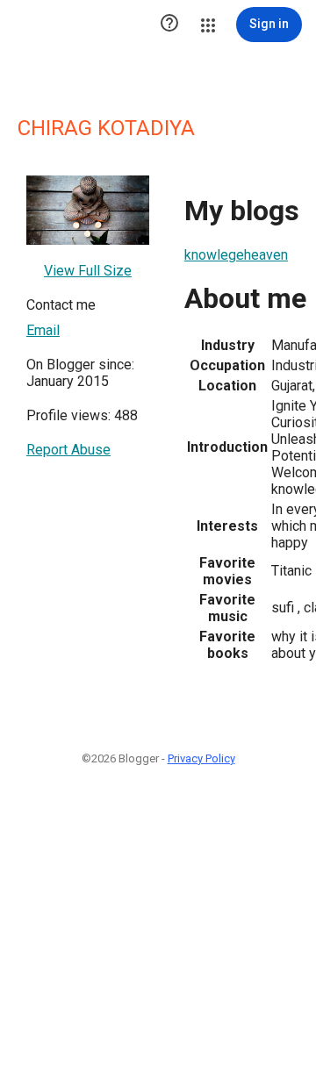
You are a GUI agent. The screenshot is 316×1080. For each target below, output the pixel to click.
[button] (169, 25)
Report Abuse (68, 449)
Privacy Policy (201, 758)
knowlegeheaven (236, 255)
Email (43, 330)
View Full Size (88, 270)
